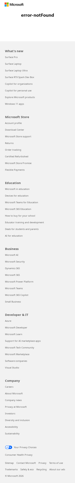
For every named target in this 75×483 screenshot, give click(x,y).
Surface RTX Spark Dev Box (19, 77)
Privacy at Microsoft (16, 406)
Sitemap (9, 462)
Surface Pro (11, 57)
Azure (8, 320)
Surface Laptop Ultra (16, 70)
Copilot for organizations (18, 83)
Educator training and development (24, 222)
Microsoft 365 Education (18, 209)
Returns (9, 143)
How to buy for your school (20, 215)
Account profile (13, 123)
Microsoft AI (11, 254)
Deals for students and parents (22, 229)
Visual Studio (12, 367)
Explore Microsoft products (20, 97)
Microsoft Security (15, 261)
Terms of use (56, 462)
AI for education (14, 235)
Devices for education (17, 195)
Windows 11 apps (14, 103)
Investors (10, 413)
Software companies (16, 360)
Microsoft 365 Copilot (16, 294)
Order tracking (13, 149)
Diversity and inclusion (17, 420)
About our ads (57, 469)
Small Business (13, 301)
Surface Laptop (13, 63)
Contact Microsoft (26, 462)
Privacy (42, 462)
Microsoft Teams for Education (21, 202)
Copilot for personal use (18, 90)
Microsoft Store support (18, 136)
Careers (9, 386)
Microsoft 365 (12, 274)
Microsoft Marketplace (17, 354)
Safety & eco (27, 469)
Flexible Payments (15, 169)
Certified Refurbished (16, 156)
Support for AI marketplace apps (23, 340)
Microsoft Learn (13, 334)
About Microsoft (14, 393)
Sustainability (12, 433)
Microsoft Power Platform (19, 281)
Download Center (14, 129)
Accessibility (11, 426)
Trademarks (11, 469)
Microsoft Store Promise (18, 163)
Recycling (41, 469)
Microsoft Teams (14, 288)
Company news (13, 400)
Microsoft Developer (16, 327)
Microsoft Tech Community (19, 347)
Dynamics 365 (12, 268)
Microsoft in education (17, 188)
